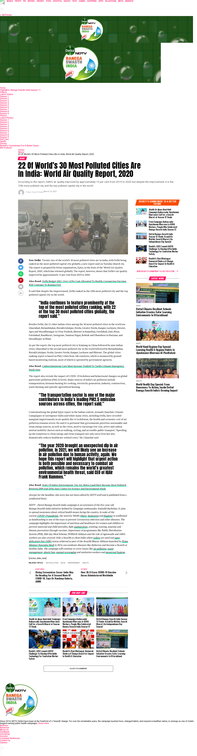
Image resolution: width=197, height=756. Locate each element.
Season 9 (4, 113)
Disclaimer (5, 734)
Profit (18, 1)
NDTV (2, 1)
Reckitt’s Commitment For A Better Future (19, 145)
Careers (3, 742)
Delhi (63, 563)
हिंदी (24, 1)
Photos (3, 115)
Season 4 (4, 103)
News (21, 152)
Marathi (129, 1)
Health (3, 141)
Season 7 (4, 109)
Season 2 (4, 98)
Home (3, 88)
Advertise (4, 727)
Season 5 (4, 105)
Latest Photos (6, 118)
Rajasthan (110, 1)
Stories (3, 143)
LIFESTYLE (57, 1)
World (10, 1)
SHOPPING (92, 1)
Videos (3, 92)
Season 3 (4, 100)
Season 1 (4, 96)
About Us (4, 729)
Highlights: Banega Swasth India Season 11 (20, 90)
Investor (4, 736)
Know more (43, 723)
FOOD (48, 1)
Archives (4, 725)
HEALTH (67, 1)
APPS (100, 1)
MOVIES (31, 1)
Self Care (4, 139)
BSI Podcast (6, 147)
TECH (74, 1)
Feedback (4, 732)
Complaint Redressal (10, 738)
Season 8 (4, 111)
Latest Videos (6, 94)
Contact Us (5, 740)
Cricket (40, 1)
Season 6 (4, 107)
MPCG (120, 1)
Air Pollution (52, 563)
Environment (74, 563)
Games (82, 1)
